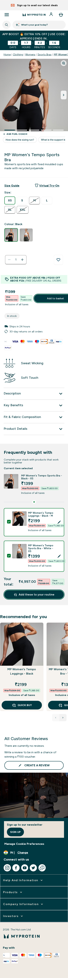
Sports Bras (44, 54)
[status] (15, 259)
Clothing (18, 54)
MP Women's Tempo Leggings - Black (21, 671)
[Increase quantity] (22, 259)
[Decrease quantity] (9, 259)
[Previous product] (55, 717)
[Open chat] (42, 867)
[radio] (9, 200)
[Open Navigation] (7, 15)
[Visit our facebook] (16, 867)
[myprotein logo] (34, 14)
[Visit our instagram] (7, 867)
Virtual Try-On (49, 185)
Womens (30, 54)
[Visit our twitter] (33, 867)
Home (7, 54)
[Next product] (63, 717)
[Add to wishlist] (58, 260)
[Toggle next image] (64, 95)
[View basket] (61, 14)
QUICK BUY (25, 705)
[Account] (51, 14)
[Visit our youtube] (24, 867)
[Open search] (6, 24)
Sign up (15, 832)
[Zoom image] (64, 63)
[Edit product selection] (59, 522)
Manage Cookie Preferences (24, 843)
